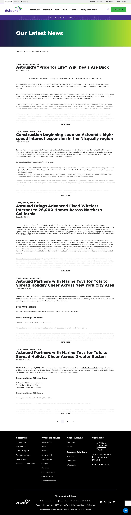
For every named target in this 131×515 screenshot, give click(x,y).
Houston (45, 451)
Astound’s (20, 259)
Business (16, 1)
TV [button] (56, 9)
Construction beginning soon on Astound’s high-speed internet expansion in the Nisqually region (64, 136)
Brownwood (46, 455)
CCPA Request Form (62, 505)
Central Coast (47, 476)
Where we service (50, 438)
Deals (64, 9)
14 (74, 421)
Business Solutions (77, 452)
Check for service (48, 481)
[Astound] (13, 9)
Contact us (98, 438)
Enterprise (71, 461)
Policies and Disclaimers (49, 501)
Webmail (100, 1)
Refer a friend (22, 459)
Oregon (44, 464)
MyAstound (109, 1)
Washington (46, 459)
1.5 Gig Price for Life (39, 96)
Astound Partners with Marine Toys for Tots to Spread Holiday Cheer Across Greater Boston (62, 354)
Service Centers (121, 1)
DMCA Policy (76, 501)
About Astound (75, 438)
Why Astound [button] (88, 9)
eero (58, 98)
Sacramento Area (48, 472)
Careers (70, 446)
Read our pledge (101, 465)
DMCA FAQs (86, 501)
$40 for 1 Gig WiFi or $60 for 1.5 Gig (94, 94)
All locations (46, 442)
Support (92, 1)
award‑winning (44, 108)
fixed (25, 259)
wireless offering (33, 259)
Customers (21, 438)
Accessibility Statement (44, 505)
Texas (43, 446)
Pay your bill (21, 446)
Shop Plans (119, 9)
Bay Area (45, 468)
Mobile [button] (46, 9)
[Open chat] (125, 510)
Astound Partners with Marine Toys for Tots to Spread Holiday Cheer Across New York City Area (65, 283)
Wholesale (71, 465)
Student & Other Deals (25, 464)
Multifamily (24, 1)
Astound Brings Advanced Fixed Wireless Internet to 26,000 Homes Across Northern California (59, 210)
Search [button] (108, 9)
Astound (63, 84)
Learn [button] (73, 9)
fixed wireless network (35, 229)
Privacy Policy (64, 501)
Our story (71, 442)
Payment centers (23, 455)
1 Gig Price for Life (85, 96)
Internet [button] (34, 9)
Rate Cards (75, 505)
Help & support (22, 451)
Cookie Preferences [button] (88, 505)
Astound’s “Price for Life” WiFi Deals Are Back (62, 67)
